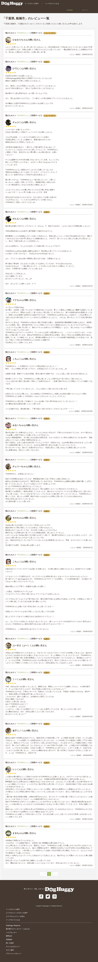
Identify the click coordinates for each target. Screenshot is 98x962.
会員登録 (69, 10)
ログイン (85, 10)
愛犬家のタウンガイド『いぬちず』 (18, 929)
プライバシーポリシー (14, 953)
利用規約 (9, 939)
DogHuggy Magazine (13, 925)
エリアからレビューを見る (15, 916)
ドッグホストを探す (32, 3)
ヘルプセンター (11, 932)
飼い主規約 (10, 943)
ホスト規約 (10, 950)
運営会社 (9, 936)
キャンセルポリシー (13, 946)
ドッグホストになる (52, 3)
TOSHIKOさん (22, 33)
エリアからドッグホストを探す (17, 913)
